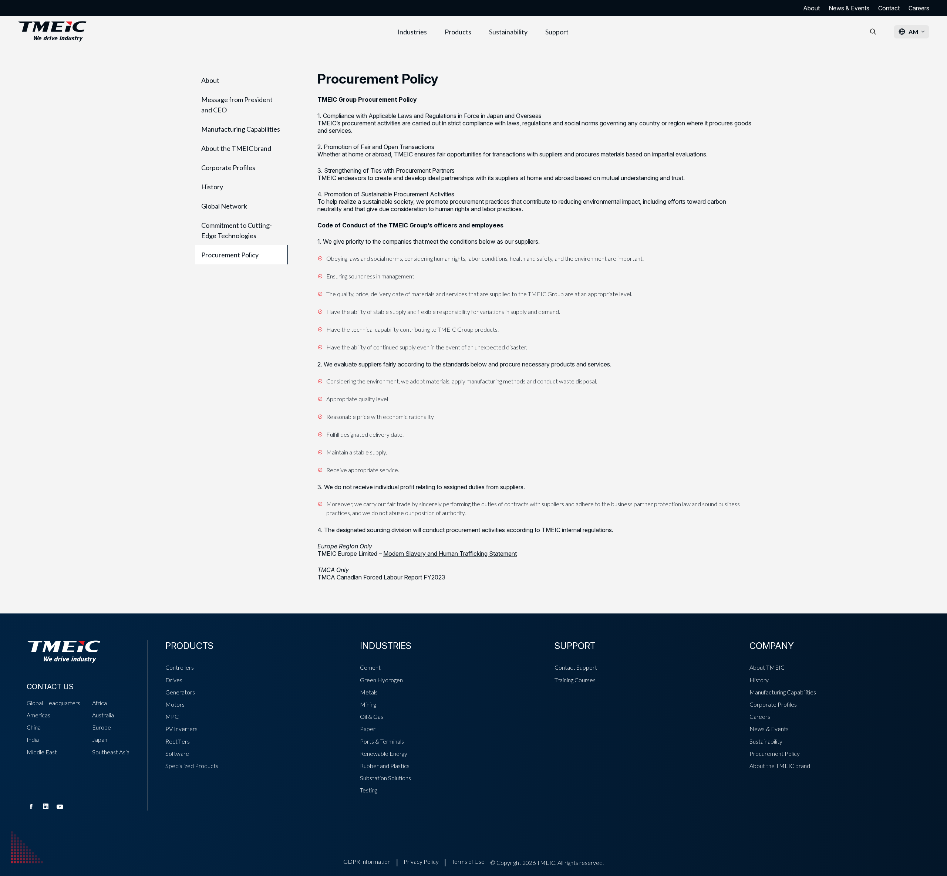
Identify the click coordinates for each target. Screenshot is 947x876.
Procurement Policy (230, 255)
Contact (889, 8)
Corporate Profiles (228, 167)
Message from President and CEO (237, 104)
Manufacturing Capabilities (240, 129)
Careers (919, 8)
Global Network (224, 206)
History (212, 187)
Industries (412, 32)
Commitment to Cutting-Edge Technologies (236, 230)
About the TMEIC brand (236, 148)
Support (557, 32)
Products (458, 32)
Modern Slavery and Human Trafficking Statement (450, 553)
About (811, 8)
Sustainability (508, 32)
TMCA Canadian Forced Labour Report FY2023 (381, 577)
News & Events (849, 8)
